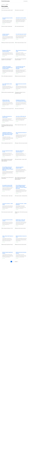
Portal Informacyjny (5, 1)
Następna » (16, 261)
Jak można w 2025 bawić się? (21, 116)
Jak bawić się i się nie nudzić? (21, 17)
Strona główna (3, 4)
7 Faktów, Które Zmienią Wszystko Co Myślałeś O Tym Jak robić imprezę (7, 67)
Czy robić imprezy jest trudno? (21, 34)
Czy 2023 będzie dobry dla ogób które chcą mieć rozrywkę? (20, 67)
